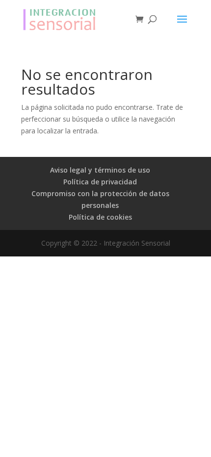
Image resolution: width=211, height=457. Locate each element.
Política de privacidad (100, 181)
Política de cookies (100, 217)
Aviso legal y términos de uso (100, 170)
